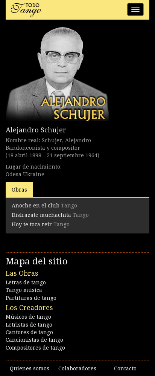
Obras (19, 190)
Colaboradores (77, 368)
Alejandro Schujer (36, 130)
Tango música (24, 290)
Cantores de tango (29, 332)
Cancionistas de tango (34, 340)
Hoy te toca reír (32, 224)
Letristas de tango (29, 325)
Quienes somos (29, 368)
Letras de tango (26, 282)
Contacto (125, 368)
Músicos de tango (28, 317)
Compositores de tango (35, 348)
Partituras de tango (31, 298)
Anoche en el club (35, 206)
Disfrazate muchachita (41, 215)
